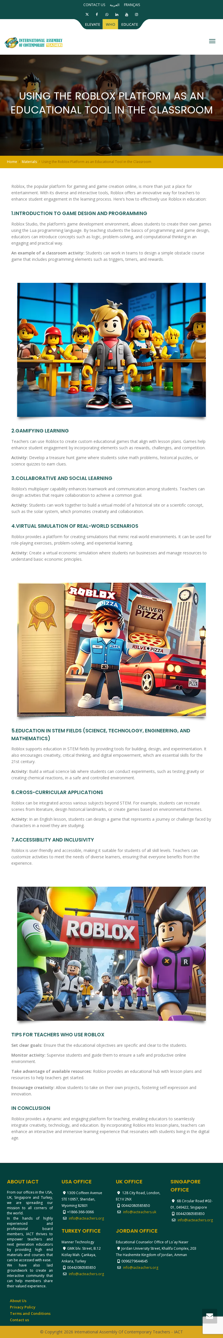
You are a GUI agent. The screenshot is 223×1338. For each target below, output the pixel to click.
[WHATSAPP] (107, 14)
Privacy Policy (22, 1307)
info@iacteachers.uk (139, 1211)
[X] (87, 14)
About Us (18, 1300)
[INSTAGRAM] (136, 14)
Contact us (94, 4)
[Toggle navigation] (212, 41)
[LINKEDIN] (116, 14)
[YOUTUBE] (126, 14)
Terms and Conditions (30, 1313)
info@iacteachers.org (86, 1218)
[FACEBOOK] (97, 14)
